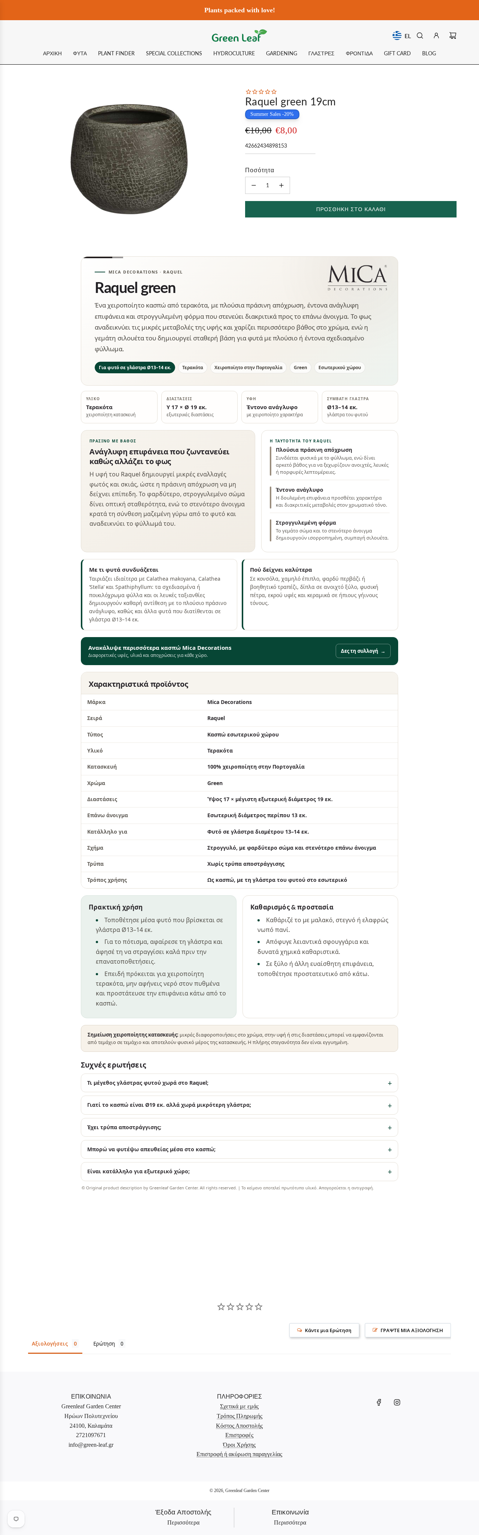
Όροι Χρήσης (239, 1445)
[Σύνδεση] (436, 35)
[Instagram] (397, 1402)
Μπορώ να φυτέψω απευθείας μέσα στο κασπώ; (151, 1149)
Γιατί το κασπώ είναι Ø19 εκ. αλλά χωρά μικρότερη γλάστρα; (169, 1104)
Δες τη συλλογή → (363, 651)
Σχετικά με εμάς (239, 1406)
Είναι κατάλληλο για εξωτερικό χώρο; (138, 1171)
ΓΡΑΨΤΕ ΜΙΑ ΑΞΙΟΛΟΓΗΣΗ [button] (412, 1330)
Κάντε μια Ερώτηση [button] (328, 1330)
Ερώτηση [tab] (104, 1343)
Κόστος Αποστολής (239, 1426)
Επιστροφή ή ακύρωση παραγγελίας (239, 1454)
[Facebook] (379, 1402)
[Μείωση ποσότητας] (253, 185)
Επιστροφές (239, 1435)
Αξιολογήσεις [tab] (50, 1343)
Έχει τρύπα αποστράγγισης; (124, 1127)
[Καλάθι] (453, 35)
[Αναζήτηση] (420, 35)
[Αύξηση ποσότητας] (281, 185)
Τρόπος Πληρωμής (239, 1416)
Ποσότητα (259, 169)
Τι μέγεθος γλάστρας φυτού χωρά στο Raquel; (147, 1082)
